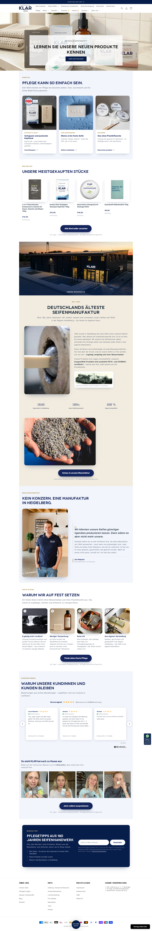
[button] (53, 6)
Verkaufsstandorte (54, 891)
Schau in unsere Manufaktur (76, 473)
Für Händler (52, 898)
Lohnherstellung (53, 895)
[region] (76, 724)
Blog (20, 898)
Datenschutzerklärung (99, 851)
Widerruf (79, 898)
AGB (78, 895)
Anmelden (117, 842)
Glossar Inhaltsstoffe (26, 895)
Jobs (49, 906)
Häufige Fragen (24, 891)
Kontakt (22, 902)
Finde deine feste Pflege (76, 658)
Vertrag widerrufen (140, 926)
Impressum (80, 888)
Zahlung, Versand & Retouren (58, 888)
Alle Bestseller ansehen (76, 228)
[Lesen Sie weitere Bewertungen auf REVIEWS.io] (120, 747)
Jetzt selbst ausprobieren (76, 806)
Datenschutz (81, 891)
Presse (50, 909)
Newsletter (52, 902)
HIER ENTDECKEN (76, 59)
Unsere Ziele (23, 888)
